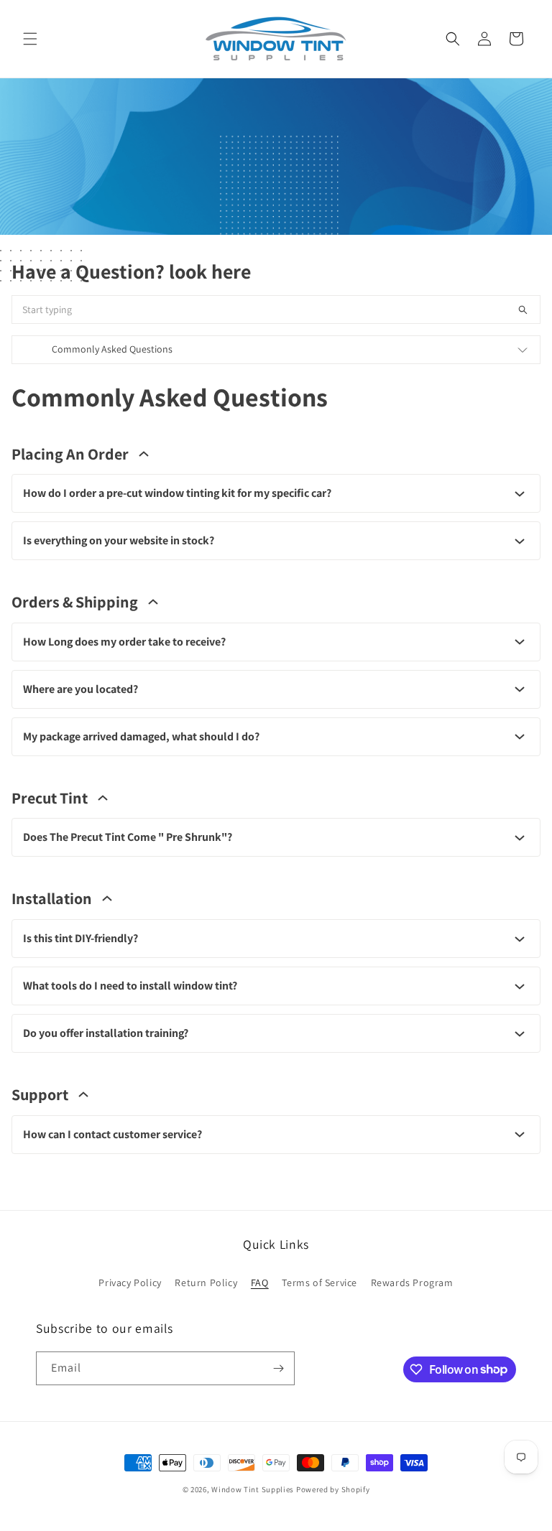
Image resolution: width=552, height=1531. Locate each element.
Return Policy (206, 1282)
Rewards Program (412, 1282)
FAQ (260, 1282)
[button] (30, 39)
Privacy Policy (129, 1282)
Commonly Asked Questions (112, 349)
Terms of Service (319, 1282)
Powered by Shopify (333, 1489)
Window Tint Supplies (252, 1489)
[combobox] (276, 309)
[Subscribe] (278, 1368)
